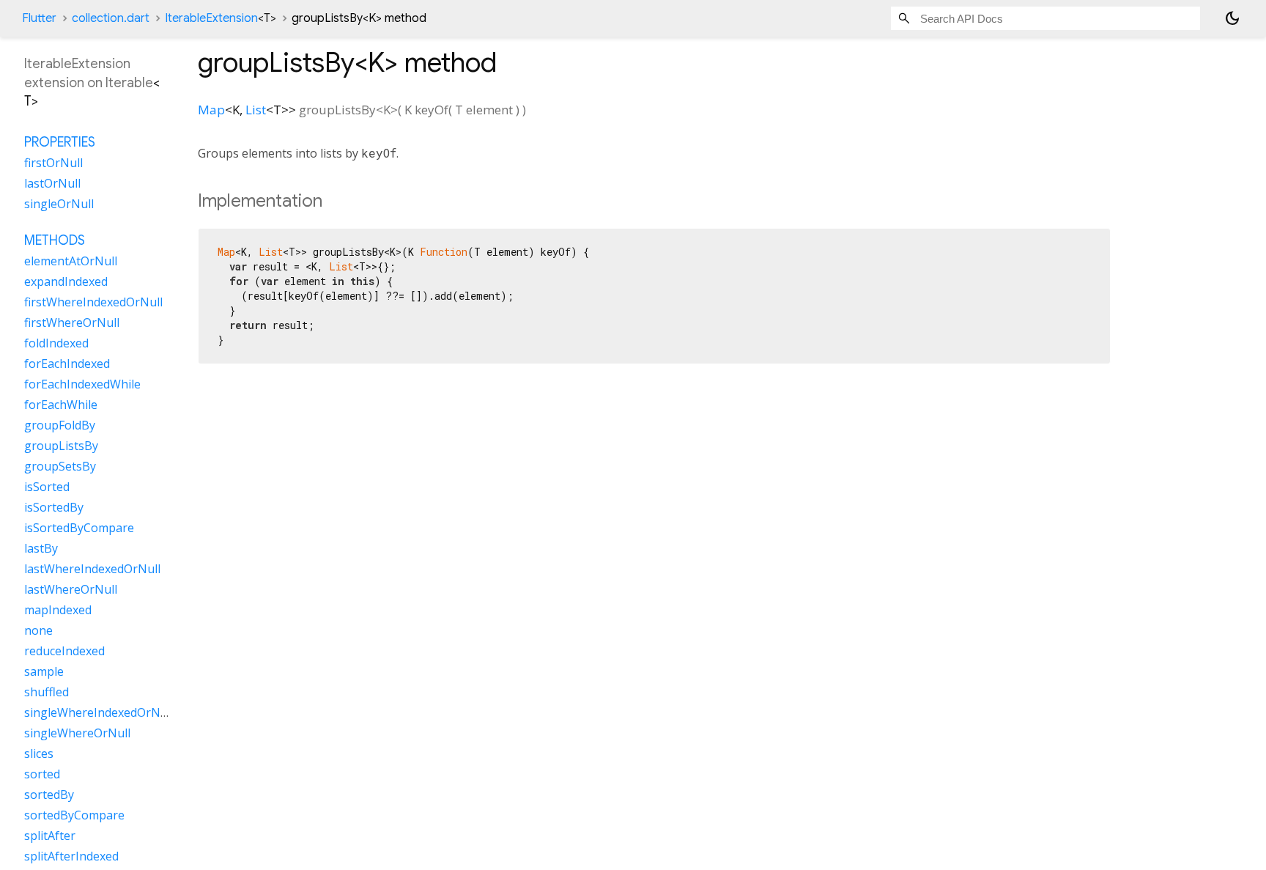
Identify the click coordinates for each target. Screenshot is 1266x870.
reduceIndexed (64, 651)
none (38, 630)
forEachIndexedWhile (82, 384)
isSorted (47, 487)
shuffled (46, 692)
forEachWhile (60, 405)
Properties (59, 142)
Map (211, 109)
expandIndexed (66, 281)
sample (44, 671)
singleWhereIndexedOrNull (99, 712)
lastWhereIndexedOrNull (92, 569)
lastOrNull (52, 183)
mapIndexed (58, 610)
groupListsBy (61, 446)
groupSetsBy (60, 466)
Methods (54, 240)
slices (38, 753)
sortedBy (49, 794)
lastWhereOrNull (70, 589)
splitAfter (49, 835)
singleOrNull (59, 204)
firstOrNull (53, 163)
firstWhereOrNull (71, 322)
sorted (42, 774)
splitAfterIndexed (71, 856)
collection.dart (110, 18)
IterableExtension (220, 18)
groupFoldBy (59, 425)
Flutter (39, 18)
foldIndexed (56, 343)
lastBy (41, 548)
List (255, 109)
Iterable (129, 83)
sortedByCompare (74, 815)
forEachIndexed (67, 363)
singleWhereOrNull (77, 733)
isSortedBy (54, 507)
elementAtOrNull (70, 261)
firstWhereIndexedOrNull (93, 302)
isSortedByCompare (79, 528)
